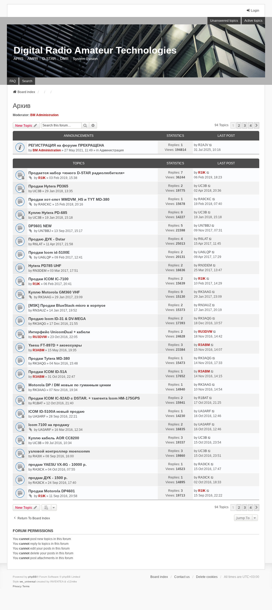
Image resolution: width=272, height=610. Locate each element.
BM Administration (44, 115)
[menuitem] (17, 586)
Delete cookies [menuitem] (207, 577)
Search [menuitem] (27, 81)
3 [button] (245, 125)
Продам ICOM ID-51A (47, 372)
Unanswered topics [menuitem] (224, 21)
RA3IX (37, 456)
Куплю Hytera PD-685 (47, 212)
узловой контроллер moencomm (59, 451)
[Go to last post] (210, 145)
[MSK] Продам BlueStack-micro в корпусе (66, 305)
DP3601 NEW (40, 226)
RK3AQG (39, 324)
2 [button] (239, 125)
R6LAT (37, 244)
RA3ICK (38, 469)
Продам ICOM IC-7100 (48, 279)
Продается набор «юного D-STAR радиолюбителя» (76, 173)
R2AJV (203, 145)
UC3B (37, 191)
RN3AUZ (39, 310)
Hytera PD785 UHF (44, 266)
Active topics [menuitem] (253, 21)
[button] (256, 125)
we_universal (28, 581)
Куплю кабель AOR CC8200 (53, 438)
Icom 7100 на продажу (48, 425)
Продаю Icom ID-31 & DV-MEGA (57, 319)
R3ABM (38, 350)
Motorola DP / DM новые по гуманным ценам (69, 385)
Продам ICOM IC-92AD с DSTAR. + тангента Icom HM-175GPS (84, 398)
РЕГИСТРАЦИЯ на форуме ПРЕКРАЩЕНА (66, 145)
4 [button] (251, 125)
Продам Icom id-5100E (49, 252)
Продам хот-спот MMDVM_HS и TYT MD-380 (68, 199)
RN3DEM (39, 271)
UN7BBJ (44, 231)
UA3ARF (39, 416)
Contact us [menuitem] (182, 577)
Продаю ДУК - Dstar (46, 239)
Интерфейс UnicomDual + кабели (59, 332)
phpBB (32, 576)
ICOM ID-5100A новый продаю (56, 411)
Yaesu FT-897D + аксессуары (55, 345)
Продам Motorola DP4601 (51, 491)
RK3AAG (44, 297)
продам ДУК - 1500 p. (47, 478)
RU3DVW (40, 337)
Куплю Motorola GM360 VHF (54, 292)
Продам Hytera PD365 (48, 186)
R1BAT (38, 403)
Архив (22, 105)
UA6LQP (44, 257)
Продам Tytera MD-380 (49, 358)
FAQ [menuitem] (13, 81)
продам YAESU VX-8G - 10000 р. (57, 464)
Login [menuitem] (255, 10)
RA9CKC (45, 204)
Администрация (112, 150)
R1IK (42, 178)
